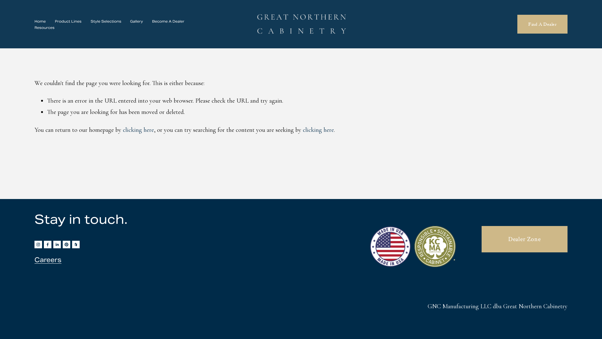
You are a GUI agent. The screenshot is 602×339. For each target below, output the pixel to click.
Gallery (136, 21)
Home (40, 21)
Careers (47, 260)
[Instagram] (38, 244)
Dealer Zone (524, 239)
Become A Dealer (168, 21)
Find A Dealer (542, 24)
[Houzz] (76, 244)
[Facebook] (47, 244)
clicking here (138, 130)
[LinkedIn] (57, 244)
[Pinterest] (66, 244)
